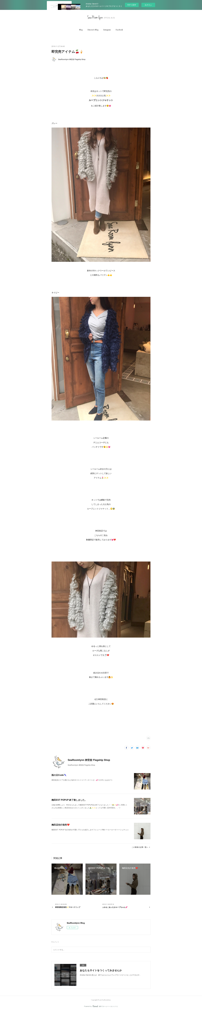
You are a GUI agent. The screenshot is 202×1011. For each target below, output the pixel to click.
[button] (81, 30)
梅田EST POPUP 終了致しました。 (69, 799)
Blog (81, 29)
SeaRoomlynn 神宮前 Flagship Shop (71, 59)
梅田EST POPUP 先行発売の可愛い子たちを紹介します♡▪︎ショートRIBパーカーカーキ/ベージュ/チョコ (90, 829)
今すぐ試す (131, 4)
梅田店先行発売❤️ (61, 824)
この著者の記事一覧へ (140, 847)
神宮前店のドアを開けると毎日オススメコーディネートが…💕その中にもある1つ (82, 780)
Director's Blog (93, 29)
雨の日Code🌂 (59, 775)
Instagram (107, 29)
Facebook (119, 29)
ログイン (148, 5)
